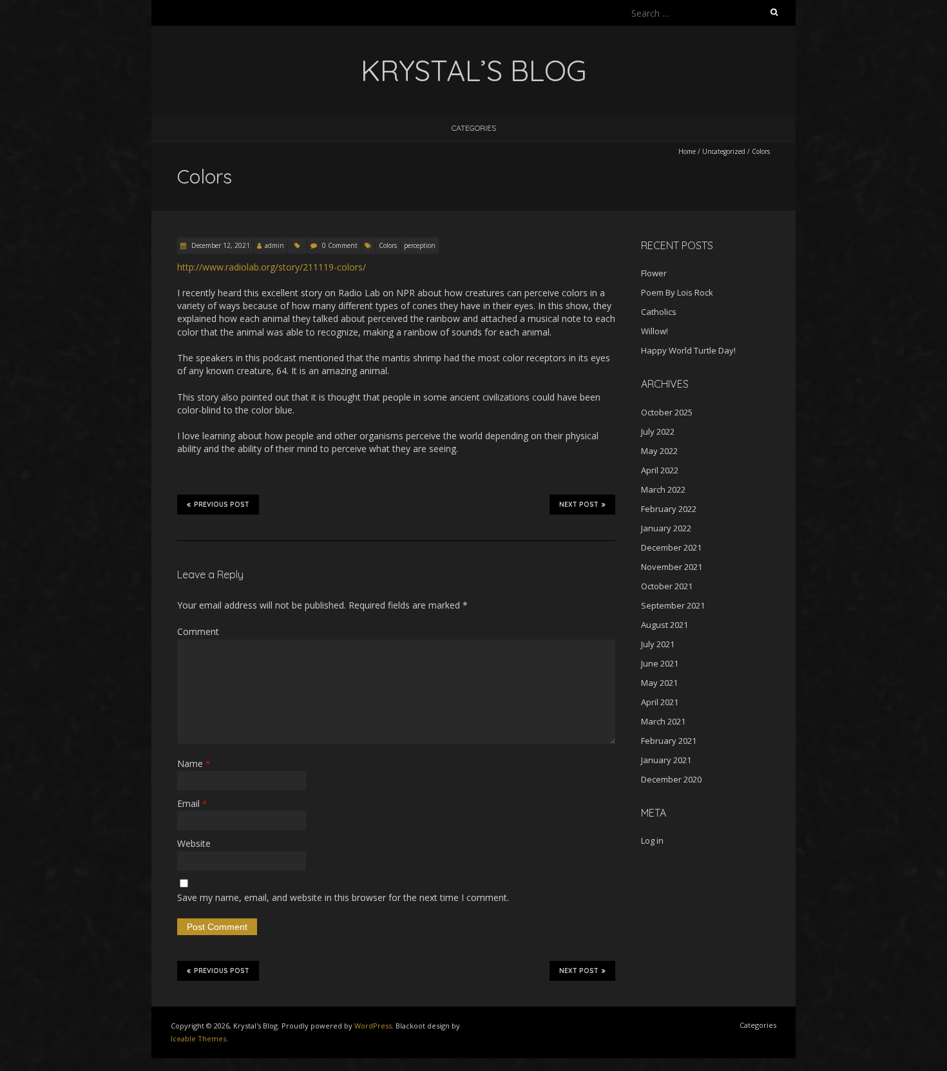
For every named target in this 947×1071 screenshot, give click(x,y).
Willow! (654, 331)
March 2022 (663, 489)
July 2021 (657, 644)
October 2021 (667, 586)
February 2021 (668, 740)
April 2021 (659, 702)
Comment (198, 631)
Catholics (658, 312)
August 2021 (664, 624)
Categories (474, 128)
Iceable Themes (198, 1038)
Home (687, 151)
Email (192, 803)
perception (419, 245)
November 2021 (671, 567)
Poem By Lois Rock (677, 292)
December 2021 (671, 547)
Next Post (578, 504)
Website (194, 843)
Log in (652, 840)
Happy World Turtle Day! (688, 350)
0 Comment (340, 245)
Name (193, 763)
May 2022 (659, 451)
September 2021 (673, 605)
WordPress (373, 1025)
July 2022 (657, 431)
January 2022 (666, 528)
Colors (388, 245)
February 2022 (668, 509)
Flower (654, 273)
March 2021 (663, 721)
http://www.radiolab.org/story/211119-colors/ (271, 267)
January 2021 (666, 760)
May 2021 (659, 682)
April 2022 (659, 470)
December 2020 (671, 779)
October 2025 (667, 412)
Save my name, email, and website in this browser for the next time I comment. (343, 897)
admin (274, 245)
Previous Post (221, 504)
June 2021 (659, 663)
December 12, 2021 (219, 245)
